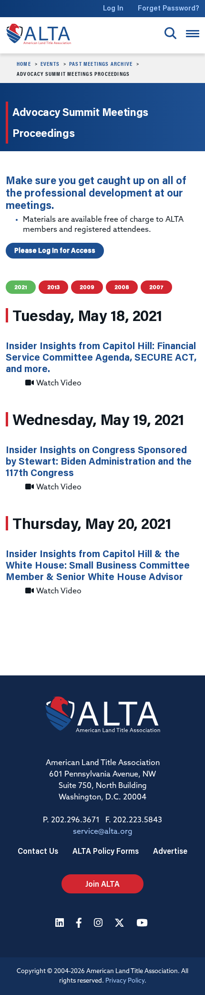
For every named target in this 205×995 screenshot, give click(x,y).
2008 (121, 286)
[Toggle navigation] (192, 33)
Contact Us (38, 851)
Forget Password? (168, 7)
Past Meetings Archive (101, 63)
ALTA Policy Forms (105, 851)
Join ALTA (102, 884)
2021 (20, 286)
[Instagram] (99, 924)
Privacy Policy (124, 981)
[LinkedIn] (60, 924)
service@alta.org (103, 832)
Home (24, 63)
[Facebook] (80, 924)
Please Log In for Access (54, 250)
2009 (87, 286)
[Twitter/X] (120, 924)
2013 (53, 286)
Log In (113, 7)
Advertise (170, 851)
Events (50, 63)
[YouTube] (143, 924)
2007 (156, 286)
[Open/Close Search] (170, 33)
